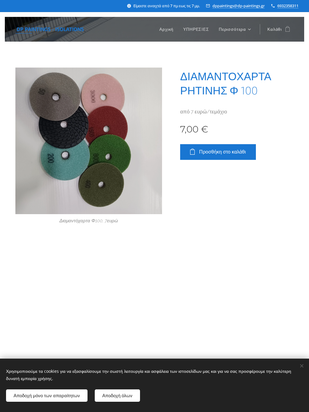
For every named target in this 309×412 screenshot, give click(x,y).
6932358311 (287, 5)
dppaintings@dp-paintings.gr (238, 5)
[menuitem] (168, 29)
